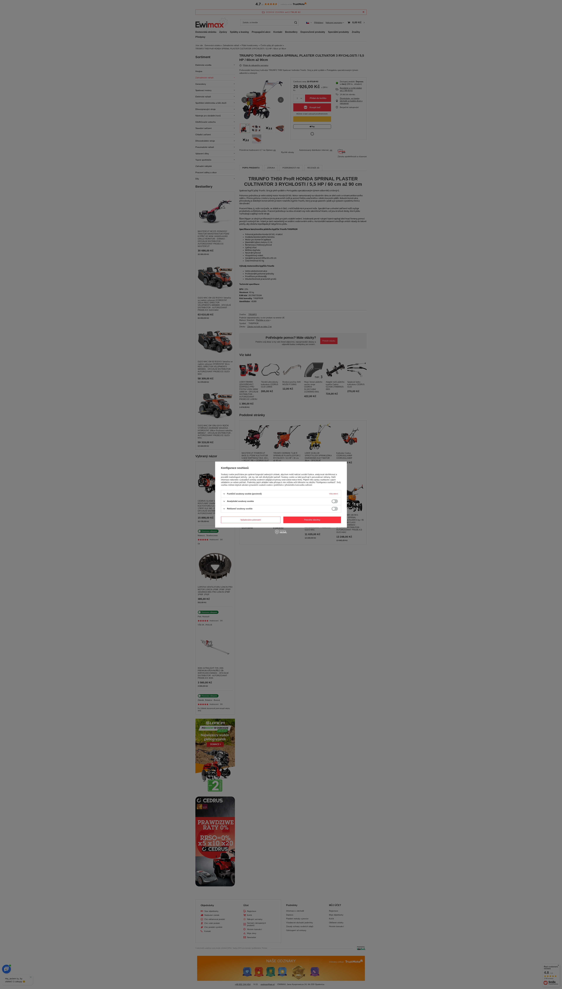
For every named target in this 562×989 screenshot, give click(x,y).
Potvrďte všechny (312, 520)
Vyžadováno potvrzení (250, 520)
